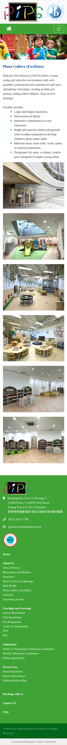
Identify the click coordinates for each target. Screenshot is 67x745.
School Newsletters (14, 612)
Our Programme (12, 621)
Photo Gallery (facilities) (17, 590)
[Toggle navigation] (59, 29)
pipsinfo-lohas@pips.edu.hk (25, 526)
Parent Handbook (13, 671)
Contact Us (9, 703)
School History (11, 567)
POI (5, 635)
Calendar (8, 594)
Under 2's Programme (15, 626)
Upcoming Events (13, 599)
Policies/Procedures (14, 676)
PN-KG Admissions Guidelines (21, 653)
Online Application (14, 657)
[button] (9, 29)
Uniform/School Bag (15, 680)
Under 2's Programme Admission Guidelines (28, 648)
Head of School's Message (18, 581)
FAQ (6, 712)
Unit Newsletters (12, 617)
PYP (5, 630)
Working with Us (13, 694)
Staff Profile (10, 585)
